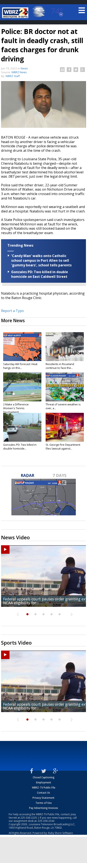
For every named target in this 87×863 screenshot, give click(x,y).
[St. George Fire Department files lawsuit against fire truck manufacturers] (65, 427)
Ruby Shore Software (60, 833)
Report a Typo (12, 310)
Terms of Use (43, 803)
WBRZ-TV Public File (43, 787)
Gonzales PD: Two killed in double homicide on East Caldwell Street (39, 274)
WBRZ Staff (12, 76)
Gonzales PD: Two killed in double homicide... (20, 446)
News (24, 68)
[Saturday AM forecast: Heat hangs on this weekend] (22, 346)
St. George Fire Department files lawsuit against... (63, 446)
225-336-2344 (46, 821)
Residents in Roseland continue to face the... (60, 366)
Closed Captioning (43, 777)
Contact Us (43, 792)
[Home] (16, 12)
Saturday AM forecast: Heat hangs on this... (20, 366)
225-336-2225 (28, 817)
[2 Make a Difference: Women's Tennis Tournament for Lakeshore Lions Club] (22, 386)
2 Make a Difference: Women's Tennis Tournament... (16, 408)
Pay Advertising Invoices (43, 808)
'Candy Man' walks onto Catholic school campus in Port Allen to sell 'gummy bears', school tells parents (41, 260)
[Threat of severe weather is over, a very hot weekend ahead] (65, 386)
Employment (43, 782)
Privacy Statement (43, 798)
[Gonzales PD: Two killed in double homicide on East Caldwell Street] (22, 427)
